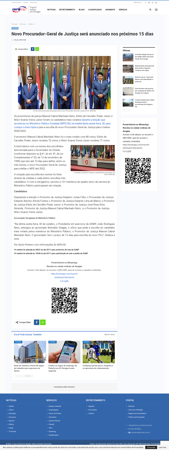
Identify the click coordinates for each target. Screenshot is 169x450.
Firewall (51, 424)
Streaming (52, 431)
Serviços (123, 10)
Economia (18, 342)
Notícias (51, 10)
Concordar (151, 447)
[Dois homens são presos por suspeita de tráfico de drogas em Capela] (128, 91)
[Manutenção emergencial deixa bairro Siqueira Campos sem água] (128, 69)
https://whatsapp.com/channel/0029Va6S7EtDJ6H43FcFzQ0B (64, 277)
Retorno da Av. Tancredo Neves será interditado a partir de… (144, 79)
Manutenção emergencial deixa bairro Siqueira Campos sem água (144, 68)
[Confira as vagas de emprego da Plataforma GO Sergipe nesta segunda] (64, 352)
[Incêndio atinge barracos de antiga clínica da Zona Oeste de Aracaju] (128, 57)
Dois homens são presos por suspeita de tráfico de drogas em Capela (144, 91)
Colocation (52, 417)
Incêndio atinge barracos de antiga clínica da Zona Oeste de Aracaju (144, 57)
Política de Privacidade (136, 417)
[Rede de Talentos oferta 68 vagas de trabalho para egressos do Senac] (30, 352)
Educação (12, 413)
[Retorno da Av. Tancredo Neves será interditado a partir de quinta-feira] (128, 80)
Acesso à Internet (55, 406)
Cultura (11, 410)
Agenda (91, 406)
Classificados (16, 2)
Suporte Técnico (54, 421)
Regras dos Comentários (137, 413)
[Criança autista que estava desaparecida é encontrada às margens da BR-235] (128, 103)
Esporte (86, 342)
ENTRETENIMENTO (67, 10)
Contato (25, 2)
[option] (139, 81)
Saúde (11, 428)
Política (15, 28)
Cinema (91, 413)
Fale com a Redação (135, 410)
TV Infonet (12, 431)
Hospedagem (54, 410)
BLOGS (81, 10)
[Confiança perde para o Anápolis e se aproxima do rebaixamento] (99, 352)
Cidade (11, 406)
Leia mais (162, 447)
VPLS (50, 428)
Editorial (131, 406)
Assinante (33, 2)
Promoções (92, 410)
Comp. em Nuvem (55, 413)
